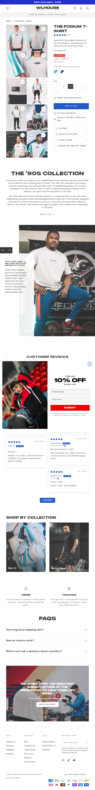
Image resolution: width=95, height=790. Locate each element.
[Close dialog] (90, 364)
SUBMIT (70, 408)
